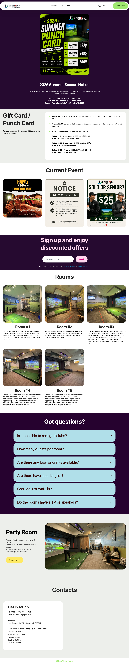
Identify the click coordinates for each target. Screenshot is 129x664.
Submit (81, 259)
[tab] (64, 435)
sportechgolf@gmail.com (22, 615)
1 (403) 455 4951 (23, 612)
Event (68, 6)
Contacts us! (14, 560)
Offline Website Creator (64, 661)
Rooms (54, 6)
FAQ (61, 6)
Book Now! (120, 6)
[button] (64, 435)
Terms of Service (69, 266)
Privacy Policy (83, 266)
